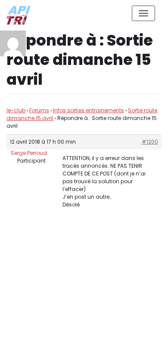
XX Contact (142, 349)
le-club (15, 110)
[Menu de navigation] (143, 13)
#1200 (150, 141)
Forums (39, 110)
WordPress (98, 318)
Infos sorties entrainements (88, 110)
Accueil (102, 349)
